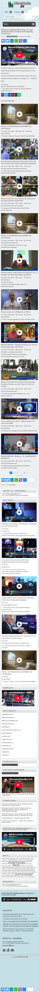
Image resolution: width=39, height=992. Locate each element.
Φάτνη (12, 875)
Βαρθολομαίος (5, 861)
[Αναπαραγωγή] (5, 849)
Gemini (6, 645)
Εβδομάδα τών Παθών (18, 319)
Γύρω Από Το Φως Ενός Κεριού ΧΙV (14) (14, 569)
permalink (12, 485)
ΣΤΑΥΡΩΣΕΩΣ (11, 245)
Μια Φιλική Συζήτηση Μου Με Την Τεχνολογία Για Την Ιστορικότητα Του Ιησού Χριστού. (17, 804)
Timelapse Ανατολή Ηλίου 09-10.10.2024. (15, 919)
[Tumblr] (15, 95)
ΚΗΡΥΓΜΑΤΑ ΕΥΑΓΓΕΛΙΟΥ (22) (11, 730)
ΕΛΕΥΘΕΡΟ (29, 861)
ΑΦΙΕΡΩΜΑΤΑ (7, 605)
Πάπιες (29, 872)
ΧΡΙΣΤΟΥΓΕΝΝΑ (23, 875)
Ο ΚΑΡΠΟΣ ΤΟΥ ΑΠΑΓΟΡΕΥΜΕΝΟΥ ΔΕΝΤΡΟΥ (14, 284)
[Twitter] (5, 95)
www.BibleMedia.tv (13, 860)
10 (24, 473)
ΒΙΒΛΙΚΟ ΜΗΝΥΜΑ (8, 354)
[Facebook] (2, 95)
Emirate (4, 858)
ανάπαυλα (15, 876)
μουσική (29, 876)
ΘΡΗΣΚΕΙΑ (17, 643)
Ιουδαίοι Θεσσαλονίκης (8, 867)
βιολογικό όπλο (23, 876)
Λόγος (20, 869)
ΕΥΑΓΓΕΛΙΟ (16, 863)
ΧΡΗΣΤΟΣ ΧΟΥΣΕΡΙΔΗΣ (8, 535)
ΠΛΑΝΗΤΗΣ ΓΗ (23, 533)
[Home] (19, 8)
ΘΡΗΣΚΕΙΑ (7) (6, 727)
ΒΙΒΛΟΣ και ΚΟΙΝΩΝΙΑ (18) (10, 721)
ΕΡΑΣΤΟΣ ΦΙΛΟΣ (8, 282)
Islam (32, 858)
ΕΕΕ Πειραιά (17, 354)
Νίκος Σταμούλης (12, 872)
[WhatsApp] (19, 95)
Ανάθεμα (5, 430)
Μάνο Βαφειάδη (26, 869)
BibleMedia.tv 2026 (22, 957)
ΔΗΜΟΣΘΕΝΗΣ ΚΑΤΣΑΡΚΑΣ (21, 465)
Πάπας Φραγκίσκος (22, 872)
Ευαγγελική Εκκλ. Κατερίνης (11, 533)
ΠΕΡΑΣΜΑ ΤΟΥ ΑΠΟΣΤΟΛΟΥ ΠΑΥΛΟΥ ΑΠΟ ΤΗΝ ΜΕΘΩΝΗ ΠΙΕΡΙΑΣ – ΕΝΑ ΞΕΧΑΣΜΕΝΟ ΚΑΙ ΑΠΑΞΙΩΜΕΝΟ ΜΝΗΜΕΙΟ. (16, 809)
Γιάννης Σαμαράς (7, 319)
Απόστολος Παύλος (23, 860)
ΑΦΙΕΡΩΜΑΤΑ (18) (7, 714)
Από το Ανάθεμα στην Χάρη (15, 430)
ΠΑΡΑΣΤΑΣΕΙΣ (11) (7, 742)
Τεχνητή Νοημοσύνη (17, 873)
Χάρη (35, 430)
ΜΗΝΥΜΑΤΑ (21, 86)
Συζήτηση (27, 645)
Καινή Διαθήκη (15, 869)
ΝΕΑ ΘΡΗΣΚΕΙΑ (28, 870)
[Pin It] (12, 95)
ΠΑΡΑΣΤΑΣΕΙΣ (14, 243)
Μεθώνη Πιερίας (12, 870)
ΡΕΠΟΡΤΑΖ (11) (6, 746)
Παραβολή (23, 354)
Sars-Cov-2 (5, 860)
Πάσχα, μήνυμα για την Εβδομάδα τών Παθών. (16, 312)
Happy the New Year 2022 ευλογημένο (20, 858)
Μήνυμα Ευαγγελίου (6, 210)
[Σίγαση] (30, 849)
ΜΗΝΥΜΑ (28, 88)
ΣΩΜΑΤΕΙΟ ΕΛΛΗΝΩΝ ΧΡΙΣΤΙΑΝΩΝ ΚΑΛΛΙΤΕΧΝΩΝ (16, 611)
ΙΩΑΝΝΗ (22, 866)
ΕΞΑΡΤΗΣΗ (5, 863)
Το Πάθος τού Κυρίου (13, 136)
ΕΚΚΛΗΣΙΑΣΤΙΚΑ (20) (8, 724)
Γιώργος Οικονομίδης (25, 36)
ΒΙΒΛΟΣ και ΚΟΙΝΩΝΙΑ (9, 352)
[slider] (33, 899)
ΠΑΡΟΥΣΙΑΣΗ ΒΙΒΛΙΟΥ (7, 286)
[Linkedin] (9, 95)
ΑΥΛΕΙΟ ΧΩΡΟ (7, 171)
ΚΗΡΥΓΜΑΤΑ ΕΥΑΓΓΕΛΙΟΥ (10, 86)
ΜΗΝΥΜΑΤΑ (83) (7, 733)
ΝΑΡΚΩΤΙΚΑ (20, 870)
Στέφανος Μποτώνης (6, 90)
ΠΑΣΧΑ (5, 136)
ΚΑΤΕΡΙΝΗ (25, 571)
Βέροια (30, 860)
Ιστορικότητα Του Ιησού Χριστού (16, 645)
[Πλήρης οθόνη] (34, 849)
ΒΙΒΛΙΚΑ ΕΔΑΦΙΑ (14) (8, 717)
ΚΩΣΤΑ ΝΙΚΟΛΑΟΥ (7, 609)
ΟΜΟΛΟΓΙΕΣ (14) (7, 739)
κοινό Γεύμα (26, 393)
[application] (19, 842)
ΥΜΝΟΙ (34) (5, 755)
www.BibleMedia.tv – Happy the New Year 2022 (16, 818)
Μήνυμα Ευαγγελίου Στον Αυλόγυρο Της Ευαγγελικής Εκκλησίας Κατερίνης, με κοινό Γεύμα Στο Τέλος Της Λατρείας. (18, 384)
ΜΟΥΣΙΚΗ (20, 205)
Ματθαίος (14, 468)
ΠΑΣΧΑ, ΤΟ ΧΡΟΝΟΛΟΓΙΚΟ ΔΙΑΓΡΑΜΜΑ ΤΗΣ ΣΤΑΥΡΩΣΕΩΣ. (21, 921)
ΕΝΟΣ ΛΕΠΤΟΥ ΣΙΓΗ (9, 607)
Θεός (16, 865)
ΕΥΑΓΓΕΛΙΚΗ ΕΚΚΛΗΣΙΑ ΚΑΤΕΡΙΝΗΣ (21, 171)
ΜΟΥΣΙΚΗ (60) (6, 736)
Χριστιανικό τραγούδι (7, 876)
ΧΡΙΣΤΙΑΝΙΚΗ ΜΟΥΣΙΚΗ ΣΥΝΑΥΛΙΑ (25, 535)
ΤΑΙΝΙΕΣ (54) (5, 752)
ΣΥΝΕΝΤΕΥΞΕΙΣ (24, 643)
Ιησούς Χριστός (29, 866)
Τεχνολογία (5, 647)
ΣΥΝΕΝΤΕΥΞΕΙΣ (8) (8, 749)
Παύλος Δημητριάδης (6, 356)
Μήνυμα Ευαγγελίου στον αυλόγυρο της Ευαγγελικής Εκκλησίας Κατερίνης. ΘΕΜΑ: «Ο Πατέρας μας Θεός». (17, 814)
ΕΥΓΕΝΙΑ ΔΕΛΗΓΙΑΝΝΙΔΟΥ (23, 607)
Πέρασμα (34, 872)
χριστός (34, 876)
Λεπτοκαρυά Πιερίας (6, 468)
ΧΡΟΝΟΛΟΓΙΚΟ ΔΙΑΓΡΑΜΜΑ (27, 136)
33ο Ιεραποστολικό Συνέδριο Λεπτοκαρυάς (14, 88)
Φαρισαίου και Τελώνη (18, 356)
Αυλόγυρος (6, 208)
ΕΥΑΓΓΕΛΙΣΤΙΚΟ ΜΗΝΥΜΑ (8, 173)
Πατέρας (4, 873)
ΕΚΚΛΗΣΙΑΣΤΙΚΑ (7, 168)
